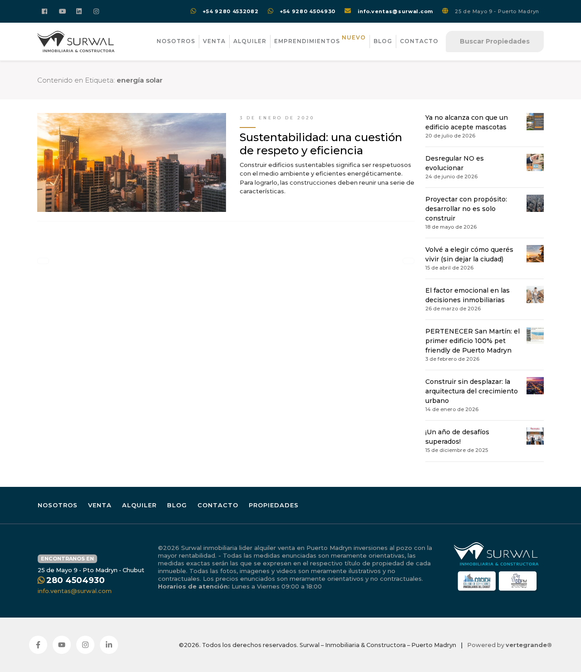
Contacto (419, 41)
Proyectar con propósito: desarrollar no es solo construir (466, 208)
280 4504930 (75, 580)
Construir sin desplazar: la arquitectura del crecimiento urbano (471, 391)
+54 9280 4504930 (307, 11)
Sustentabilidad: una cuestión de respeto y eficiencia (321, 144)
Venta (214, 41)
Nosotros (176, 41)
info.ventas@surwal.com (395, 11)
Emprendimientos (320, 39)
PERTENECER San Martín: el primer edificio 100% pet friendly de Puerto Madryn (472, 340)
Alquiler (249, 41)
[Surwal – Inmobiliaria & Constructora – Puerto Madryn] (75, 41)
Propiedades (274, 505)
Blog (383, 41)
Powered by (509, 645)
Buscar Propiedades (495, 41)
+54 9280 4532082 (230, 11)
